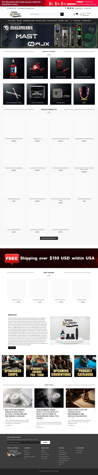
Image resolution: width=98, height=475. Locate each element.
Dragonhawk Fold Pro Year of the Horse (84, 138)
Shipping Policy (79, 8)
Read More (12, 347)
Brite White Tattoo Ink (16, 299)
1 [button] (47, 45)
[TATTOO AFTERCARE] (37, 94)
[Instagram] (68, 8)
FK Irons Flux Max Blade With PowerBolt (13, 138)
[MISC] (84, 94)
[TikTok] (70, 8)
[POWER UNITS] (60, 94)
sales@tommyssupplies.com (26, 8)
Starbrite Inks (87, 8)
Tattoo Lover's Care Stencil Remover (61, 229)
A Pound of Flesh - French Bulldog (37, 168)
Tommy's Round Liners (60, 299)
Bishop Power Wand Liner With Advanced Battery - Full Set (84, 168)
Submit (45, 442)
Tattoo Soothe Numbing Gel (14, 229)
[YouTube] (73, 8)
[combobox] (44, 14)
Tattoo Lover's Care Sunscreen (37, 229)
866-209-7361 (12, 8)
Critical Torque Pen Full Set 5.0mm (37, 198)
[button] (1, 35)
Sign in (84, 13)
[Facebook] (65, 8)
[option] (49, 35)
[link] (49, 258)
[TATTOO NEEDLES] (60, 68)
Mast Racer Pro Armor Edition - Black (61, 138)
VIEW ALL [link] (49, 54)
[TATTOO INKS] (13, 68)
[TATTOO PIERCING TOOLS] (13, 94)
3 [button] (50, 45)
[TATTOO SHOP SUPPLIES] (84, 68)
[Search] (46, 14)
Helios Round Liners (81, 299)
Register (89, 13)
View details (8, 425)
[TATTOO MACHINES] (37, 68)
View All (49, 112)
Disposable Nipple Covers (14, 198)
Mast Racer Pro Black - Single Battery (13, 168)
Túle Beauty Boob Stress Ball (84, 198)
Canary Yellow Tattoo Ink (38, 299)
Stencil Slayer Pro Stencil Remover (60, 168)
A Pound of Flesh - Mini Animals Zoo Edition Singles (60, 199)
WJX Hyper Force (37, 138)
